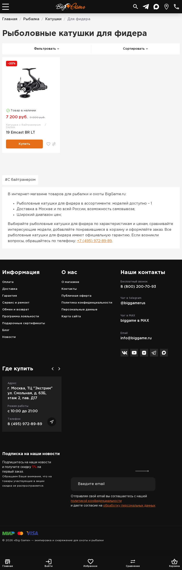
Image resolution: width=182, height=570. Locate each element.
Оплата (8, 282)
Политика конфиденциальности (86, 303)
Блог (5, 330)
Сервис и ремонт (16, 303)
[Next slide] (59, 369)
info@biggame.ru (136, 338)
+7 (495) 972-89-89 (94, 241)
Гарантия (9, 296)
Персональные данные (79, 309)
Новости (9, 337)
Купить (24, 144)
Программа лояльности (20, 316)
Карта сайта (71, 316)
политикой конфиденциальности (96, 501)
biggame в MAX (135, 320)
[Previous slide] (52, 369)
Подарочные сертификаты (23, 323)
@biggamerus (133, 303)
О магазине (70, 282)
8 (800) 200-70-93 (138, 286)
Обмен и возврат (15, 309)
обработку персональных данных (129, 505)
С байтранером (22, 179)
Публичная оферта (76, 296)
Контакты (69, 289)
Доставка (9, 289)
